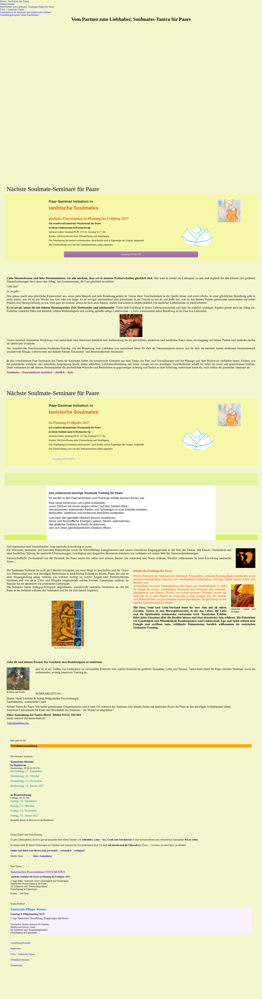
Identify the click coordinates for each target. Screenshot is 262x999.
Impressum (15, 948)
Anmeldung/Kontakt (20, 943)
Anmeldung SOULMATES (131, 254)
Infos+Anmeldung (42, 856)
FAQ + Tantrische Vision (22, 954)
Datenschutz (16, 965)
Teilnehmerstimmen (19, 959)
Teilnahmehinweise (18, 723)
